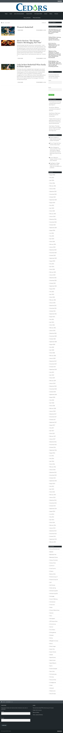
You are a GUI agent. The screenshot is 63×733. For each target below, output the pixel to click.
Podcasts (52, 635)
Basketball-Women (54, 557)
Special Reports (27, 17)
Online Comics (53, 624)
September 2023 (53, 258)
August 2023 (52, 261)
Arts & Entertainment (19, 13)
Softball (51, 654)
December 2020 (53, 333)
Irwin (51, 157)
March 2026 (52, 183)
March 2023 (52, 269)
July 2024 (52, 233)
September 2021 (53, 313)
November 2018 (53, 388)
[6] (8, 67)
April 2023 (52, 266)
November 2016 (53, 444)
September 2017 (53, 422)
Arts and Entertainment (55, 549)
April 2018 (52, 402)
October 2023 (53, 255)
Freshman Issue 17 (54, 576)
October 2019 (53, 366)
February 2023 (53, 272)
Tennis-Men (52, 671)
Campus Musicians (54, 560)
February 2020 (53, 355)
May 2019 (52, 372)
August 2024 (52, 230)
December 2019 (53, 361)
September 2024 (53, 227)
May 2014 (52, 516)
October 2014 (53, 505)
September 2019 (53, 369)
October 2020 (53, 338)
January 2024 (52, 247)
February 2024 (53, 244)
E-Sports (51, 571)
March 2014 (52, 522)
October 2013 (53, 536)
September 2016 (53, 450)
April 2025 (52, 208)
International (52, 601)
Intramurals (52, 604)
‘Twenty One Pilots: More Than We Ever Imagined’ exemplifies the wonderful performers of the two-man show (55, 151)
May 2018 (52, 400)
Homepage (52, 596)
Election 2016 (52, 574)
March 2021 (52, 325)
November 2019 (53, 363)
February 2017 (53, 436)
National (51, 613)
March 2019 (52, 377)
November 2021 (53, 308)
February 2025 (53, 213)
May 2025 (52, 205)
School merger (53, 646)
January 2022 (52, 302)
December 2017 (53, 414)
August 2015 (52, 483)
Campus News (29, 13)
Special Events (53, 657)
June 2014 (52, 514)
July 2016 (52, 455)
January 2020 (52, 358)
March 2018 (52, 405)
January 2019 (52, 383)
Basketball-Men (53, 554)
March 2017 (52, 433)
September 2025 (53, 199)
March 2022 (52, 297)
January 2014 (52, 528)
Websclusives (52, 690)
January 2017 (52, 439)
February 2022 (53, 299)
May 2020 (52, 347)
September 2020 (53, 341)
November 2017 (53, 416)
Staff (11, 13)
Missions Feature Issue (54, 610)
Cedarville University (37, 710)
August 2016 (52, 452)
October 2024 (53, 224)
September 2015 (53, 480)
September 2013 (53, 539)
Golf (50, 582)
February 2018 (53, 408)
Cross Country (53, 568)
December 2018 (53, 386)
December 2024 (53, 219)
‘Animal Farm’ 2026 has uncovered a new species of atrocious (54, 39)
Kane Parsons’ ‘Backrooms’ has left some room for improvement (54, 45)
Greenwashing (53, 587)
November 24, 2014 (42, 30)
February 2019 (53, 380)
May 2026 (52, 177)
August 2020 (52, 344)
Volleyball (52, 688)
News (51, 615)
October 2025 (53, 197)
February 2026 (53, 185)
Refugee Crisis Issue (54, 640)
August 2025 (52, 202)
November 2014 (53, 503)
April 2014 (52, 519)
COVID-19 (52, 565)
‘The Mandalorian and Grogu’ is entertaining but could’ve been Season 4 (54, 31)
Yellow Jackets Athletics (38, 714)
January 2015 (52, 497)
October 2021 (53, 311)
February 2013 (53, 541)
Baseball (51, 551)
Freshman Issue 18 (54, 579)
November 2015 (53, 475)
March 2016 (52, 464)
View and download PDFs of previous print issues (43, 707)
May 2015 (52, 486)
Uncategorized (53, 682)
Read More (20, 30)
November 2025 (53, 194)
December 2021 (53, 305)
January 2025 (52, 216)
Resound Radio (36, 712)
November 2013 (53, 533)
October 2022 (53, 283)
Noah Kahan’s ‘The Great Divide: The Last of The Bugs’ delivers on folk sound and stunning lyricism (55, 64)
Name (49, 80)
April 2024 (52, 238)
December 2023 (53, 249)
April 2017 (52, 430)
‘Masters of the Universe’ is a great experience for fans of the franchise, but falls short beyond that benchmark (54, 54)
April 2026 (52, 180)
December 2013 (53, 530)
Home (6, 13)
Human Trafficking (53, 599)
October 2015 (53, 478)
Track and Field (53, 679)
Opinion (56, 13)
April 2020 (52, 350)
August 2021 (52, 316)
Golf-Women (52, 585)
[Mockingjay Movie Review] (8, 43)
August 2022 (52, 288)
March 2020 (52, 352)
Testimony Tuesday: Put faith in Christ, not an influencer (55, 159)
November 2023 (53, 252)
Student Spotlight (53, 668)
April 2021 (52, 322)
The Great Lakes (53, 674)
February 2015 (53, 494)
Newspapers (52, 618)
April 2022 (52, 294)
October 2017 (53, 419)
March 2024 (52, 241)
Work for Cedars (36, 17)
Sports (45, 13)
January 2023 (52, 274)
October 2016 (53, 447)
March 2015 (52, 491)
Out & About (52, 629)
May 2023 (52, 263)
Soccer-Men (52, 649)
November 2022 (53, 280)
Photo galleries (53, 632)
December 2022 (53, 277)
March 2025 (52, 210)
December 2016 (53, 441)
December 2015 (53, 472)
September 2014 (53, 508)
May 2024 (52, 236)
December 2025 (53, 191)
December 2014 (53, 500)
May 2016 (52, 458)
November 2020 (53, 336)
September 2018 (53, 394)
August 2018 (52, 397)
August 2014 (52, 511)
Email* (49, 87)
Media (50, 13)
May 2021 (52, 319)
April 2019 (52, 375)
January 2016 (52, 469)
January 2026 (52, 188)
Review (51, 643)
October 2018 (53, 391)
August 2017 (52, 425)
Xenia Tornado (53, 693)
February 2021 (53, 327)
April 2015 (52, 489)
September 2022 (53, 286)
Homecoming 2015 (54, 593)
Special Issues (52, 660)
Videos (51, 685)
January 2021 (52, 330)
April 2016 (52, 461)
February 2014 (53, 525)
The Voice (52, 676)
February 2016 (53, 466)
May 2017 (52, 427)
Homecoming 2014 (54, 590)
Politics (51, 638)
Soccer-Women (53, 651)
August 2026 (52, 174)
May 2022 (52, 291)
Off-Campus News (38, 13)
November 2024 (53, 222)
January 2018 (52, 411)
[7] (8, 31)
